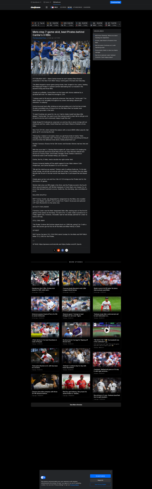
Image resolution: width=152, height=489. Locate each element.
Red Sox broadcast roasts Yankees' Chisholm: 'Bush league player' (105, 56)
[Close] (110, 471)
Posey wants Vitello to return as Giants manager (106, 51)
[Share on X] (54, 250)
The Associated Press (39, 38)
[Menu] (46, 7)
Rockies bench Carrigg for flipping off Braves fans (75, 341)
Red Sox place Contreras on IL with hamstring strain (105, 46)
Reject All (100, 480)
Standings (77, 7)
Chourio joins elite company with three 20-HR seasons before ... (44, 392)
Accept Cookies (100, 476)
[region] (76, 479)
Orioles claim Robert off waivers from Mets (106, 41)
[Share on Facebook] (62, 250)
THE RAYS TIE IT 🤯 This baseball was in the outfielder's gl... (106, 341)
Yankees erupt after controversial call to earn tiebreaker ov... (106, 315)
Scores (63, 7)
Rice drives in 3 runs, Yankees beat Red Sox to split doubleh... (107, 396)
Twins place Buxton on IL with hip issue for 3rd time (45, 366)
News (70, 7)
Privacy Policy (74, 485)
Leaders (86, 7)
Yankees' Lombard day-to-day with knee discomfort (74, 366)
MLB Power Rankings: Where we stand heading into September (106, 36)
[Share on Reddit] (58, 250)
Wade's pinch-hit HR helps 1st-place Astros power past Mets (106, 289)
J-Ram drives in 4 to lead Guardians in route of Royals (44, 341)
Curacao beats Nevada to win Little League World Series (74, 289)
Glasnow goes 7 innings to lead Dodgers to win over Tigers (73, 315)
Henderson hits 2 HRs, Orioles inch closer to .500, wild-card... (43, 289)
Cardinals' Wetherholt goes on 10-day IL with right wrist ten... (106, 370)
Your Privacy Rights (100, 484)
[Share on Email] (66, 250)
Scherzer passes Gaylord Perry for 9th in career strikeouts (44, 315)
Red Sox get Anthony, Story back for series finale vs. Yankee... (75, 392)
